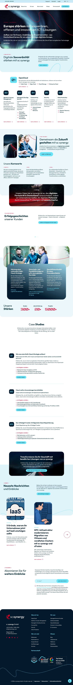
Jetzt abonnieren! (62, 581)
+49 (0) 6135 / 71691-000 (9, 1)
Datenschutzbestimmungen (44, 587)
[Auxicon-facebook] (6, 637)
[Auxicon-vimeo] (12, 637)
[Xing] (17, 637)
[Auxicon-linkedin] (14, 637)
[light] (70, 681)
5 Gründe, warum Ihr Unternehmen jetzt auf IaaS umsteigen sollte (17, 529)
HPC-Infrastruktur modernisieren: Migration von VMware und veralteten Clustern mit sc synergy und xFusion (43, 538)
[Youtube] (9, 637)
